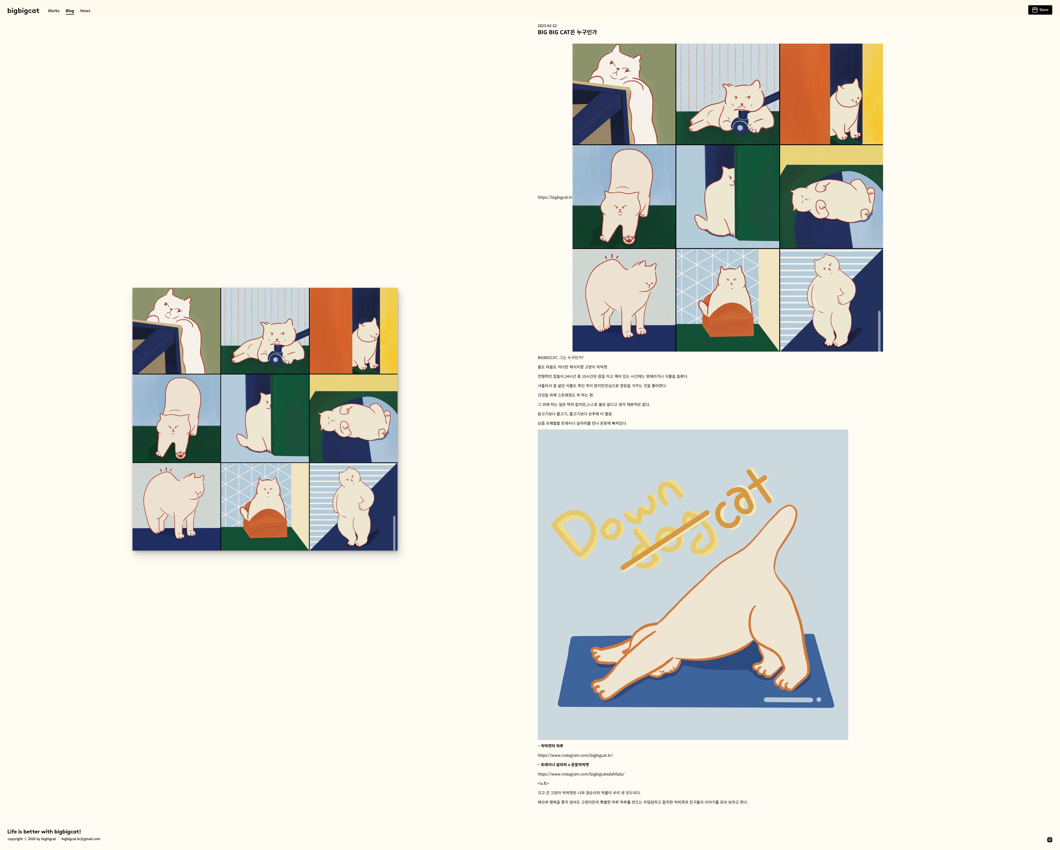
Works (54, 11)
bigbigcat (23, 11)
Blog (70, 11)
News (85, 11)
